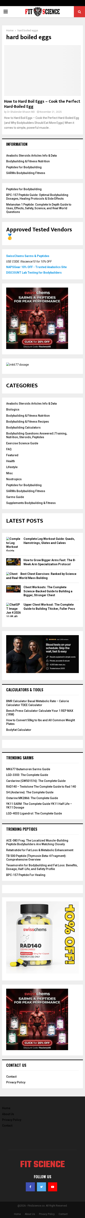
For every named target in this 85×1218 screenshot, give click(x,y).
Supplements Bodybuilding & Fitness (31, 503)
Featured (12, 455)
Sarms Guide (15, 497)
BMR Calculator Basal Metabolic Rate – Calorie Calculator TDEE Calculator (37, 702)
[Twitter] (41, 1186)
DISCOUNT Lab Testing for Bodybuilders (34, 272)
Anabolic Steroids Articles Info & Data (31, 155)
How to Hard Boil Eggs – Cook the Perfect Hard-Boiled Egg (42, 104)
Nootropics (14, 479)
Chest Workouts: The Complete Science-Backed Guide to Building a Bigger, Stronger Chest (48, 591)
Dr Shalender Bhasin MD (21, 111)
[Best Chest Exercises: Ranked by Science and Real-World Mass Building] (12, 574)
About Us (8, 1114)
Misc (9, 473)
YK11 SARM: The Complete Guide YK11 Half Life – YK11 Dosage (39, 805)
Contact (11, 1076)
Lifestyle (12, 467)
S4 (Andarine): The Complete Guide (29, 792)
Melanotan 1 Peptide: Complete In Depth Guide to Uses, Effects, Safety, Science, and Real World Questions (38, 208)
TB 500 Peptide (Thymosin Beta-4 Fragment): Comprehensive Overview (36, 857)
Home (6, 1108)
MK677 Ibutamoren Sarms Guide (28, 769)
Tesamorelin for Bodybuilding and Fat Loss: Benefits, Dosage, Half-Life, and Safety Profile (42, 867)
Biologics (12, 409)
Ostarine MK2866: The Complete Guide (32, 798)
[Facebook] (30, 1186)
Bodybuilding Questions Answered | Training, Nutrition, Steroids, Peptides (36, 435)
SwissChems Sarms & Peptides (27, 256)
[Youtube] (52, 1186)
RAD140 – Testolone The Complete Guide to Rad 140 (41, 786)
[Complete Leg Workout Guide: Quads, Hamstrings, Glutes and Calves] (13, 545)
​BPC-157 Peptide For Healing (25, 875)
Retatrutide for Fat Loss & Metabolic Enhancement (39, 850)
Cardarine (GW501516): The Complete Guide (36, 780)
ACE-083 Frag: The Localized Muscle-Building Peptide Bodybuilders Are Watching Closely (37, 842)
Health (10, 461)
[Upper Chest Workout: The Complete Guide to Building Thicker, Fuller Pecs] (13, 613)
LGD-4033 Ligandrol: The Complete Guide (34, 813)
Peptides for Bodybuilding (24, 167)
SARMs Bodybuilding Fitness (25, 173)
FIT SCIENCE (42, 1165)
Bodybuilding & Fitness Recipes (27, 421)
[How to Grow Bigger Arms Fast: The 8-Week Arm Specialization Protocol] (13, 562)
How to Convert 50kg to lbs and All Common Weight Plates (40, 722)
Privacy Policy (15, 1082)
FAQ (9, 449)
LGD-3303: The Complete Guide (27, 775)
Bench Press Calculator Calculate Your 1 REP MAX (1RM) (39, 712)
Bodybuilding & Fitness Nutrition (28, 161)
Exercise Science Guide (22, 443)
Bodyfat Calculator (18, 729)
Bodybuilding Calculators (23, 427)
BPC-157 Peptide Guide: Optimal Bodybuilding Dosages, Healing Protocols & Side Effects (37, 196)
